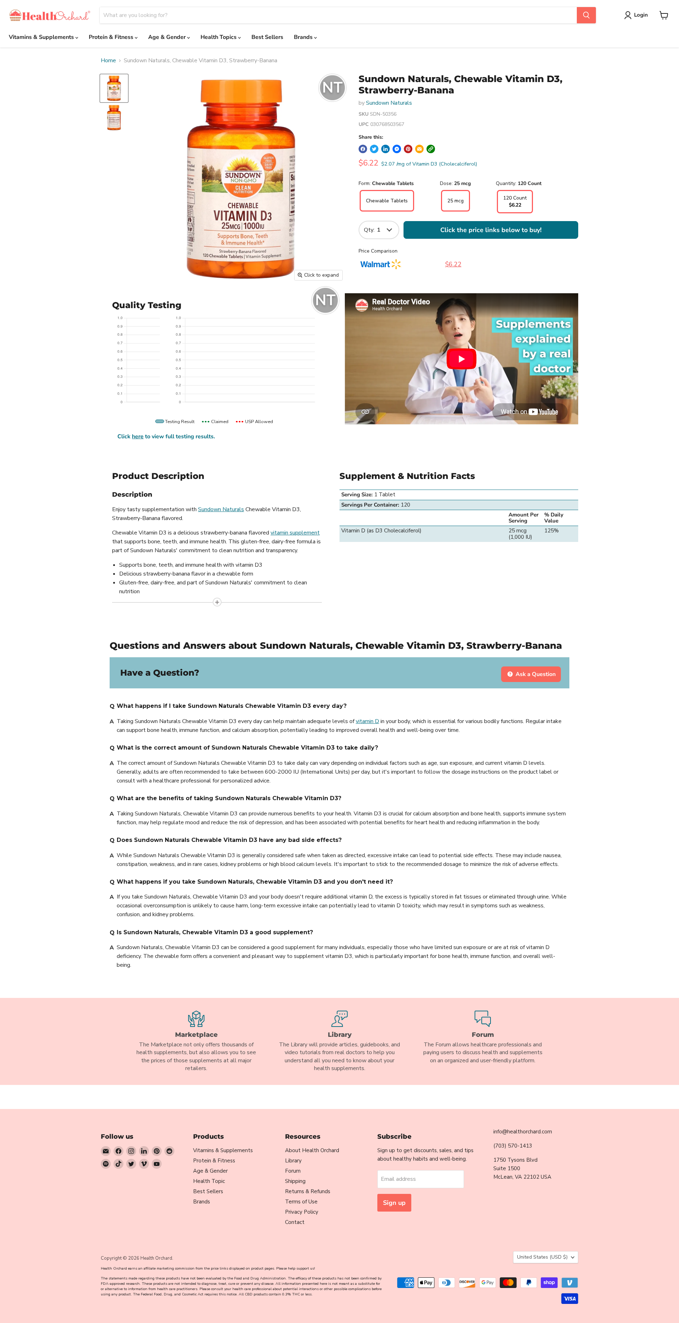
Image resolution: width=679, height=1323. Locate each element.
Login (641, 14)
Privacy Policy (301, 1211)
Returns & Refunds (307, 1191)
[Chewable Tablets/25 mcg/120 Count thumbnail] (114, 88)
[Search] (586, 15)
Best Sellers (267, 37)
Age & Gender (167, 37)
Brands (304, 37)
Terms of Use (301, 1201)
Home (108, 60)
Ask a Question (535, 674)
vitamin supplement (295, 533)
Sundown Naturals (389, 103)
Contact (294, 1222)
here (138, 436)
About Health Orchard (312, 1150)
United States (542, 1257)
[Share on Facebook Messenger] (397, 149)
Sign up (394, 1202)
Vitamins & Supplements (42, 37)
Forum (293, 1170)
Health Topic (209, 1181)
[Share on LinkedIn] (385, 149)
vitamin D (367, 721)
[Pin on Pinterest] (408, 149)
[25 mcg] (455, 210)
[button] (430, 149)
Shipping (295, 1181)
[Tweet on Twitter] (374, 149)
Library (293, 1160)
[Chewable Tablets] (387, 210)
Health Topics (219, 37)
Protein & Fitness (112, 37)
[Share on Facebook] (363, 149)
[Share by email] (419, 149)
